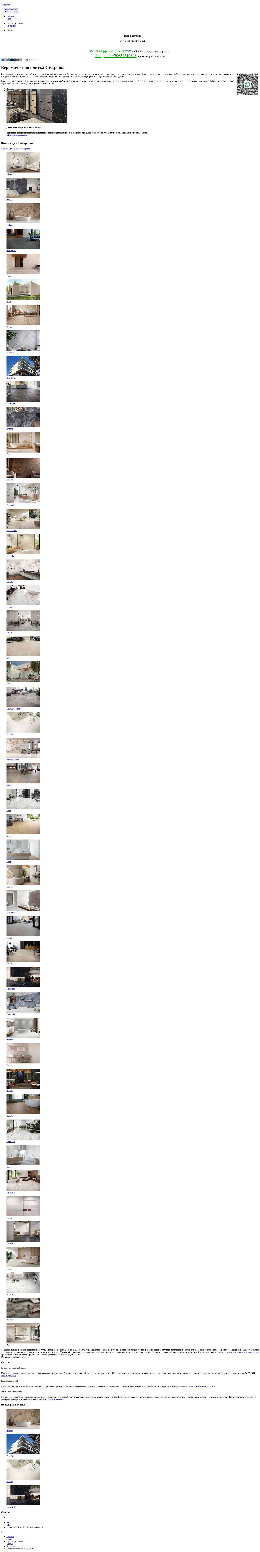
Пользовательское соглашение (20, 1549)
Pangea (9, 1040)
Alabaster (10, 174)
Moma (9, 963)
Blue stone (11, 378)
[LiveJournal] (14, 59)
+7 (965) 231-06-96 (9, 12)
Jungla (9, 836)
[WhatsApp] (20, 59)
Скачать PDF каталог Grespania (15, 149)
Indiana (9, 785)
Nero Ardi (10, 1507)
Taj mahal (10, 1192)
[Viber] (17, 59)
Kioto (8, 861)
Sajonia (9, 1116)
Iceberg (9, 734)
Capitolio (10, 556)
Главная (10, 16)
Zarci (8, 1345)
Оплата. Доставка (14, 23)
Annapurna (11, 250)
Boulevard (10, 403)
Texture (9, 1243)
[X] (11, 59)
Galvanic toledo (13, 709)
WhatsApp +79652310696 (111, 51)
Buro (8, 454)
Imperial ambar (12, 760)
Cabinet (9, 480)
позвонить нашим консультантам (241, 1352)
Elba (8, 658)
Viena (9, 1269)
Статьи (9, 30)
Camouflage (11, 505)
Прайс (9, 19)
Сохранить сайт (31, 59)
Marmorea (10, 912)
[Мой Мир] (8, 59)
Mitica (9, 938)
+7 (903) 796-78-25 (9, 9)
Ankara (9, 225)
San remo (10, 1141)
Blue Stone (11, 1456)
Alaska (9, 200)
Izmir (8, 810)
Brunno (9, 429)
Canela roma (11, 530)
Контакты (11, 26)
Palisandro (10, 1014)
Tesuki (9, 1218)
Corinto (9, 607)
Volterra (9, 1294)
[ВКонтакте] (2, 59)
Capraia (9, 581)
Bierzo (9, 327)
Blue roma (10, 352)
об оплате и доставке (16, 135)
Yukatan (10, 1320)
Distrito (9, 632)
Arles (8, 276)
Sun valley (11, 1167)
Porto (8, 1065)
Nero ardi (10, 989)
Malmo (9, 887)
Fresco (9, 683)
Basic (8, 301)
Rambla (9, 1090)
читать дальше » (8, 1375)
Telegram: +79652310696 (115, 55)
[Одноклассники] (5, 59)
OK (8, 1525)
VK (8, 1522)
